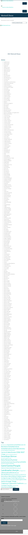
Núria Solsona (7, 358)
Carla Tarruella (7, 116)
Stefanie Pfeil (7, 421)
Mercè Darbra (7, 324)
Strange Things (11, 481)
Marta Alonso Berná (8, 307)
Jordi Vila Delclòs (7, 236)
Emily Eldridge (7, 174)
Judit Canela (6, 243)
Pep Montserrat (7, 379)
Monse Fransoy (7, 342)
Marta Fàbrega (7, 311)
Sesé (5, 415)
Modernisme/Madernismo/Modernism (18, 474)
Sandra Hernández (8, 410)
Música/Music (4, 476)
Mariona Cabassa (8, 303)
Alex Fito (6, 74)
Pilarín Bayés (7, 387)
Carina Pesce (7, 115)
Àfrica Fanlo (6, 64)
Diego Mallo (6, 162)
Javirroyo (6, 228)
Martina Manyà (7, 320)
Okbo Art (6, 359)
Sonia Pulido (6, 419)
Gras (5, 203)
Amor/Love (4, 444)
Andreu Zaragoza (8, 86)
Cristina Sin (6, 144)
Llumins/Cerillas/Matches (9, 263)
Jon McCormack (7, 232)
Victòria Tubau (7, 435)
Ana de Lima (6, 79)
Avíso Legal (13, 525)
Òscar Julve (6, 362)
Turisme (25, 483)
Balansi (5, 102)
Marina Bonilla (7, 299)
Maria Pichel (6, 295)
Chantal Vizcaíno (7, 127)
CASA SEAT (20, 452)
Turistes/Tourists (6, 485)
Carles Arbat (6, 118)
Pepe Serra (6, 380)
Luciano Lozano (7, 266)
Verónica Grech (7, 431)
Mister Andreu (7, 339)
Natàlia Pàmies (7, 348)
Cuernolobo (6, 147)
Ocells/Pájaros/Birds (16, 478)
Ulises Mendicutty (8, 430)
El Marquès (6, 166)
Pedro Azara (6, 374)
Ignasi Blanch (7, 215)
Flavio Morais (7, 187)
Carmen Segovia (7, 120)
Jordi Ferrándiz (7, 235)
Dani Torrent (6, 152)
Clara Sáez (6, 136)
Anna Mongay (7, 90)
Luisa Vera (6, 268)
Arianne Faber (7, 95)
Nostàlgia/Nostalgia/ (6, 478)
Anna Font (6, 88)
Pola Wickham (7, 390)
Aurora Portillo (7, 100)
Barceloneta (21, 449)
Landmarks (6, 470)
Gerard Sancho (7, 196)
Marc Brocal (6, 278)
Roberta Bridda (7, 402)
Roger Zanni (6, 404)
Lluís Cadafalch (7, 259)
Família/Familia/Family (6, 462)
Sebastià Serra (7, 414)
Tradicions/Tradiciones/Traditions (12, 483)
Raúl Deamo (6, 395)
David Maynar (7, 156)
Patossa (6, 367)
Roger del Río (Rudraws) (9, 403)
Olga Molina (6, 360)
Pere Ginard (6, 382)
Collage (3, 454)
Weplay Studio (7, 437)
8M (1, 444)
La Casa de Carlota (8, 248)
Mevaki (5, 330)
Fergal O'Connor (7, 184)
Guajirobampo (7, 204)
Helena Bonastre (7, 214)
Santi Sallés (6, 411)
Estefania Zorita (7, 180)
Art (24, 445)
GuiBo (5, 206)
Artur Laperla (7, 98)
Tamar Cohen (7, 425)
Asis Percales (7, 99)
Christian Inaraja (7, 132)
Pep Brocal (6, 378)
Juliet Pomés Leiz (7, 246)
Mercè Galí (6, 326)
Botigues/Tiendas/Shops (10, 450)
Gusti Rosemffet (7, 210)
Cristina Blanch (7, 142)
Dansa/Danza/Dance (13, 454)
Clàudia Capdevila (8, 139)
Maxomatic (6, 322)
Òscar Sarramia (7, 363)
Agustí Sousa (7, 67)
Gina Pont (6, 198)
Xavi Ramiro (6, 439)
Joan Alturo (6, 230)
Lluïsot (5, 262)
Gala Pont (6, 191)
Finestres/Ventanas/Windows (7, 463)
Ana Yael (6, 80)
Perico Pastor (7, 384)
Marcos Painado (7, 284)
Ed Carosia (6, 163)
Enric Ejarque (7, 176)
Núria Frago (6, 355)
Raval (17, 479)
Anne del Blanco (7, 94)
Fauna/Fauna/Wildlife (19, 462)
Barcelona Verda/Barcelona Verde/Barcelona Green (10, 448)
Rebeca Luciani (7, 396)
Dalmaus (6, 148)
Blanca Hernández (8, 114)
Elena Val (6, 168)
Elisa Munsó (6, 171)
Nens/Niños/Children (15, 476)
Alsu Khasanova (7, 78)
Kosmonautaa (7, 247)
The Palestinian (7, 426)
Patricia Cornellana (8, 368)
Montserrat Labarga (8, 344)
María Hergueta (7, 292)
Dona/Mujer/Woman (9, 456)
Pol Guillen (6, 388)
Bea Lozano (6, 104)
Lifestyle (15, 470)
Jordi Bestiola (7, 234)
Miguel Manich (7, 335)
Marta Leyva (6, 312)
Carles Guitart (7, 119)
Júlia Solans (6, 244)
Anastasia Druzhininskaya (9, 82)
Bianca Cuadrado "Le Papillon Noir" (11, 112)
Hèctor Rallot (6, 212)
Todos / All (6, 428)
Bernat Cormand (7, 110)
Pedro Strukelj (7, 376)
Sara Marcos (6, 412)
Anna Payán (6, 91)
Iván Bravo (6, 223)
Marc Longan (7, 280)
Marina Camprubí (7, 300)
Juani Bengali (7, 242)
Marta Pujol (6, 315)
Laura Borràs (7, 254)
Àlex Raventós (7, 75)
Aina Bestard (7, 68)
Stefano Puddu (7, 423)
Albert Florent (7, 71)
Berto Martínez (7, 111)
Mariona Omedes (8, 304)
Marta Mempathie (8, 314)
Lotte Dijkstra (7, 264)
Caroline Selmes (7, 126)
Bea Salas (6, 107)
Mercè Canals (7, 323)
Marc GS (6, 279)
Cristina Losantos (7, 143)
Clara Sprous (7, 138)
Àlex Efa (5, 72)
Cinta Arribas (7, 135)
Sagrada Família (22, 479)
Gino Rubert (6, 199)
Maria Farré (6, 288)
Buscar (16, 489)
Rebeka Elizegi (7, 398)
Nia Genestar (7, 351)
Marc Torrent (7, 282)
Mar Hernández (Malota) (9, 274)
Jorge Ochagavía (7, 238)
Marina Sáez (6, 302)
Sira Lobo (6, 418)
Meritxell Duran (7, 327)
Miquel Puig (6, 338)
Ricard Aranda (7, 399)
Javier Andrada (7, 227)
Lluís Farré (6, 260)
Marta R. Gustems (8, 316)
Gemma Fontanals (8, 192)
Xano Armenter (7, 438)
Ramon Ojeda (7, 394)
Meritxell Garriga (7, 328)
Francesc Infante (7, 188)
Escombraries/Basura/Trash (6, 458)
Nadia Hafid (6, 346)
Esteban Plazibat (7, 179)
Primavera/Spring (12, 479)
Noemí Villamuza (7, 354)
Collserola (7, 454)
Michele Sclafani (7, 331)
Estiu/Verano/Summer (9, 460)
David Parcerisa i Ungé (9, 158)
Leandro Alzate (7, 256)
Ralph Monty (6, 392)
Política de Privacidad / (6, 525)
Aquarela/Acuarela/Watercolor (15, 445)
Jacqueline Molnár (8, 224)
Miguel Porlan (7, 336)
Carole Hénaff (7, 123)
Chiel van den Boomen (9, 130)
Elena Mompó (7, 167)
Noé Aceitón (6, 352)
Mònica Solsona (7, 340)
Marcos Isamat (7, 283)
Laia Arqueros (7, 250)
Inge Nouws (6, 219)
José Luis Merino (7, 239)
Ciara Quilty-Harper (8, 134)
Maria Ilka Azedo (7, 294)
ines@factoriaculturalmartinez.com (11, 501)
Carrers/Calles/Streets (8, 452)
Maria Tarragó (7, 296)
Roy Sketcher (7, 407)
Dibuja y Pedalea (7, 160)
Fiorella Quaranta (8, 186)
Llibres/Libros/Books (8, 473)
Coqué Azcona (7, 140)
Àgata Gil (6, 66)
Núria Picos (6, 356)
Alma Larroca (7, 76)
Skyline (3, 481)
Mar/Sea (6, 276)
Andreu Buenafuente (8, 83)
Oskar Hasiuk (7, 364)
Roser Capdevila (7, 406)
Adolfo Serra (6, 62)
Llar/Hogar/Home (22, 470)
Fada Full (6, 183)
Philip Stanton (7, 386)
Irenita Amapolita (7, 222)
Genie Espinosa (7, 195)
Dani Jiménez (7, 151)
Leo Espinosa (7, 258)
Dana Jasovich (7, 150)
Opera (23, 478)
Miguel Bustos (7, 332)
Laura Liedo (6, 255)
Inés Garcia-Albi (7, 218)
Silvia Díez (6, 416)
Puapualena (6, 391)
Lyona (5, 270)
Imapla (5, 216)
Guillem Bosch (7, 207)
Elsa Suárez (6, 172)
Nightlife (24, 476)
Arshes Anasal (7, 96)
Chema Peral (7, 128)
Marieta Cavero (7, 298)
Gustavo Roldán (7, 208)
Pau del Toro (6, 370)
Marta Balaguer (7, 308)
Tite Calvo (6, 427)
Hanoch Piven (7, 211)
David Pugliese (7, 159)
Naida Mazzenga (7, 347)
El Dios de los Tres (8, 164)
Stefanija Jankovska (8, 422)
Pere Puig (6, 383)
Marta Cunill (6, 310)
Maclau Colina (7, 272)
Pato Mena (6, 366)
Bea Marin (6, 106)
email (2, 518)
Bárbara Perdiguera (8, 103)
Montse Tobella (7, 343)
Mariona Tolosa (7, 306)
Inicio (2, 17)
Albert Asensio (7, 70)
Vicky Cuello (6, 433)
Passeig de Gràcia (5, 479)
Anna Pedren (7, 92)
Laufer (5, 252)
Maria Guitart (7, 291)
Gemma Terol (7, 194)
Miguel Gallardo (7, 334)
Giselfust (6, 200)
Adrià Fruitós (6, 63)
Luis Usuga (6, 267)
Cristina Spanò (7, 146)
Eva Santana (6, 182)
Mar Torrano (6, 275)
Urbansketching (15, 485)
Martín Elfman (7, 318)
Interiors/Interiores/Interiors (9, 468)
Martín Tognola (7, 319)
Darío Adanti (6, 155)
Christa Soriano (7, 131)
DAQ (5, 154)
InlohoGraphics (7, 220)
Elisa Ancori (6, 170)
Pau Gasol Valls (7, 371)
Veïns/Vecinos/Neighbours (8, 487)
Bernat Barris (7, 108)
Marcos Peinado (7, 286)
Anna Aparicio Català (8, 87)
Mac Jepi (6, 271)
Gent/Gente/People (10, 465)
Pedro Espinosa (7, 375)
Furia (5, 190)
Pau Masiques (7, 372)
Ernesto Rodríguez (8, 178)
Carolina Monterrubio (8, 124)
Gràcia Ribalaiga (7, 202)
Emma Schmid (7, 175)
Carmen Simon (7, 122)
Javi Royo (6, 226)
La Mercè (19, 468)
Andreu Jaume (7, 84)
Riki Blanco (6, 400)
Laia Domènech (7, 251)
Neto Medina (7, 350)
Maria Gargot (7, 290)
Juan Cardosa (7, 240)
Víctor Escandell (7, 434)
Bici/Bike (2, 450)
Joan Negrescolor (7, 231)
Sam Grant (6, 408)
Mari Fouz (6, 287)
